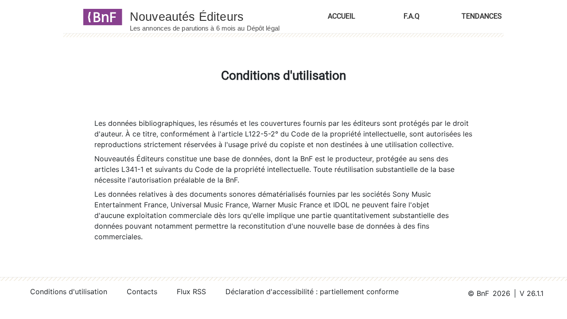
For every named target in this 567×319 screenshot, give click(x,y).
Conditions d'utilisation (68, 291)
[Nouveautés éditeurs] (213, 16)
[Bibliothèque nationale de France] (100, 16)
